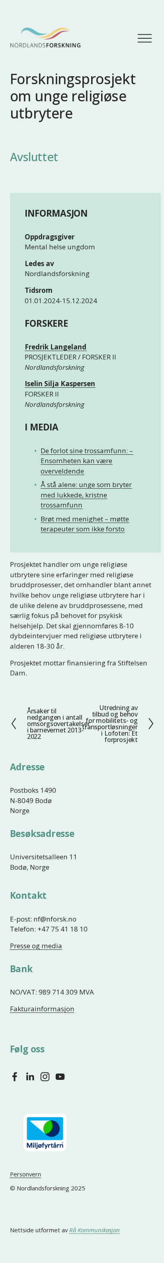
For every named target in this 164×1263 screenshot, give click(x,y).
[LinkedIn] (30, 1076)
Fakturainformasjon (42, 1008)
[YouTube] (60, 1076)
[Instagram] (45, 1076)
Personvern (25, 1174)
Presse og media (36, 945)
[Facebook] (15, 1076)
